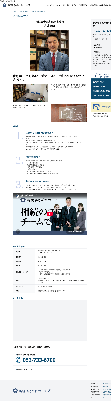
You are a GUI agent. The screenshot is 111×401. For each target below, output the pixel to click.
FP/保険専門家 (93, 5)
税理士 (69, 5)
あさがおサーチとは (53, 5)
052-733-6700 (39, 359)
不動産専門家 (83, 5)
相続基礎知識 (103, 5)
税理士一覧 (94, 386)
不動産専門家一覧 (96, 392)
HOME (15, 11)
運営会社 (105, 386)
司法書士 (75, 5)
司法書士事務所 (24, 11)
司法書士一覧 (95, 389)
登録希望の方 (106, 384)
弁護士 (63, 5)
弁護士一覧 (94, 384)
